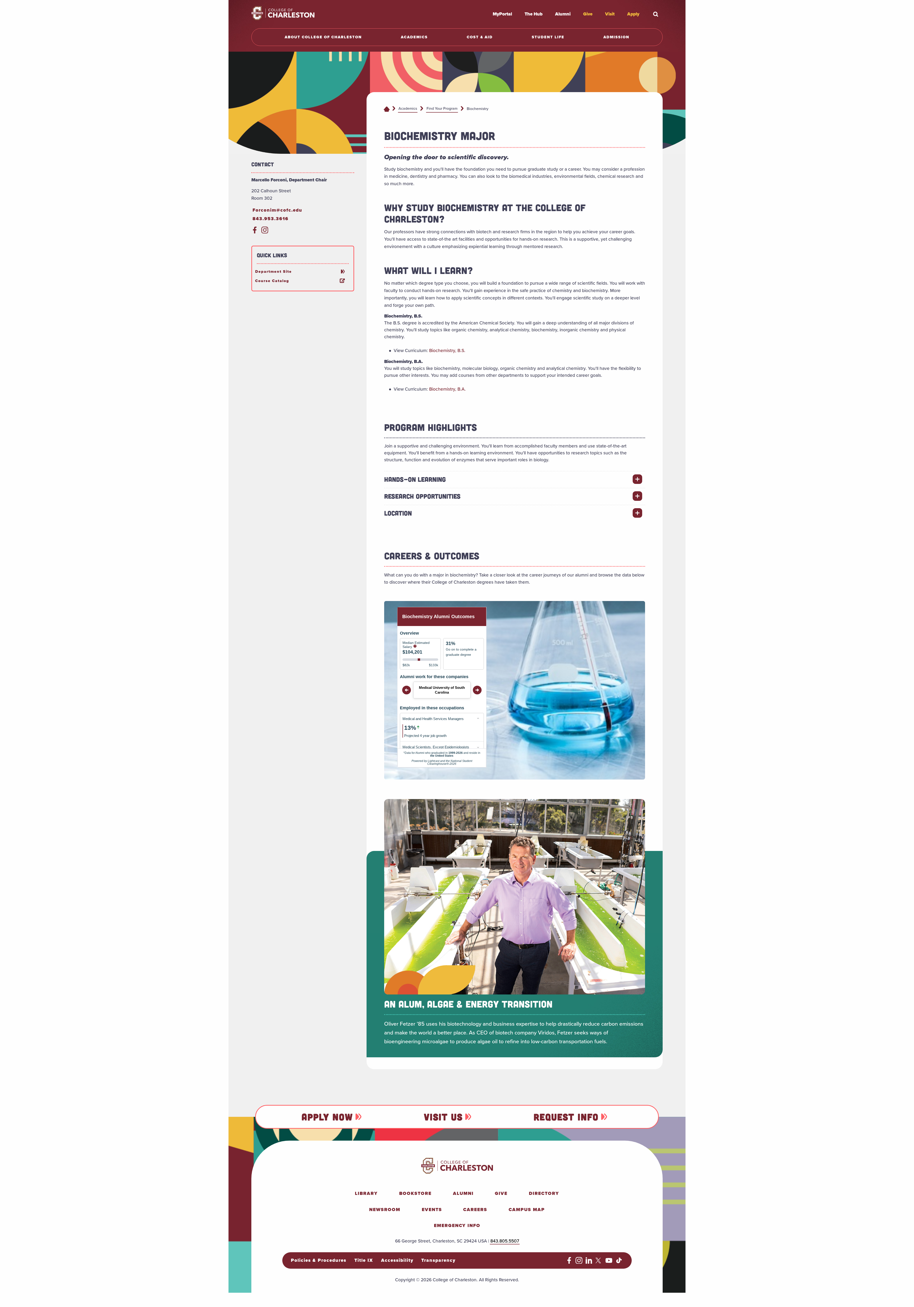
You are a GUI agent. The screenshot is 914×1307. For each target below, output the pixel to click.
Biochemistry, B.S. (447, 350)
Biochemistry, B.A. (447, 389)
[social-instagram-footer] (579, 1262)
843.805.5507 (504, 1240)
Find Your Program (442, 108)
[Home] (387, 109)
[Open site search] (655, 14)
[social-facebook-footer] (569, 1262)
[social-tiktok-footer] (619, 1262)
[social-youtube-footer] (609, 1262)
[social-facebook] (254, 232)
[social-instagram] (264, 232)
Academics (407, 108)
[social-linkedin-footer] (589, 1262)
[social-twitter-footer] (599, 1262)
